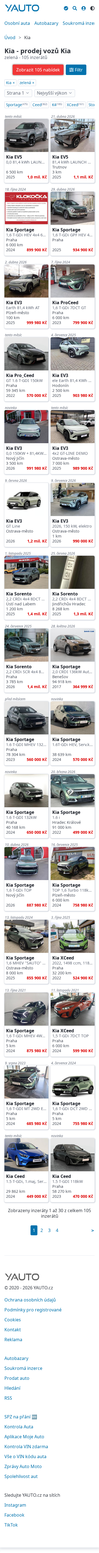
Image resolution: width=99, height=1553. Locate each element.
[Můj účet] (83, 7)
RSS (8, 1398)
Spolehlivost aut (21, 1476)
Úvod (9, 37)
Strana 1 (15, 93)
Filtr (79, 70)
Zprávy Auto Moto (23, 1466)
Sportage (17, 104)
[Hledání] (74, 7)
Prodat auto (16, 1378)
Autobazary (46, 23)
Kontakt (12, 1330)
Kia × (10, 82)
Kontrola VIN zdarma (26, 1447)
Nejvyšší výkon (52, 93)
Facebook (14, 1515)
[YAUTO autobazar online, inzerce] (22, 8)
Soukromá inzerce (23, 1368)
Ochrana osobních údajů (30, 1300)
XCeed (75, 104)
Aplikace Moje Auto (24, 1437)
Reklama (13, 1340)
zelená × (27, 82)
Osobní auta (17, 23)
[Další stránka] (92, 1230)
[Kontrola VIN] (66, 7)
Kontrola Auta (18, 1427)
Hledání (12, 1388)
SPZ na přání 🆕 (20, 1417)
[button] (38, 70)
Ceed (39, 104)
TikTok (11, 1525)
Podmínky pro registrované (33, 1310)
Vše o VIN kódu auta (25, 1456)
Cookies (12, 1320)
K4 (57, 104)
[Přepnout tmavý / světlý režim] (92, 7)
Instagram (15, 1505)
